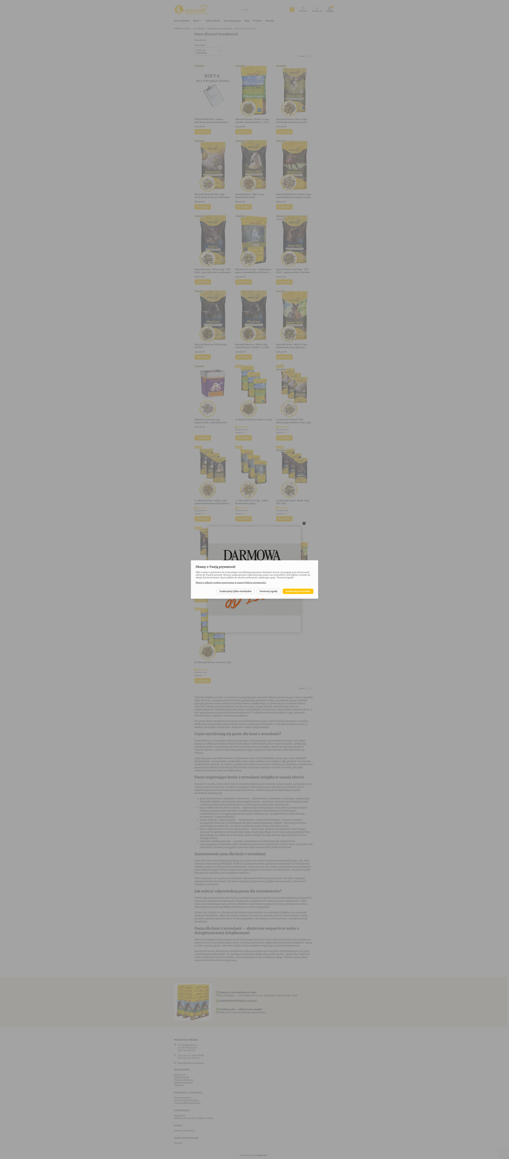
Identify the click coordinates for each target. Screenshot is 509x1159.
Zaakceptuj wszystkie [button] (298, 591)
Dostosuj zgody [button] (269, 591)
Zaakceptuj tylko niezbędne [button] (235, 591)
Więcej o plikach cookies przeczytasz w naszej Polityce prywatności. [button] (231, 582)
